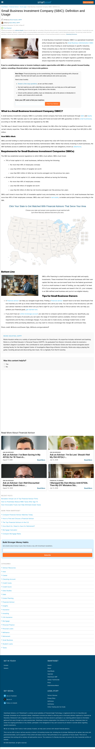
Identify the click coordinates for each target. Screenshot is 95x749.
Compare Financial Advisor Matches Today (18, 515)
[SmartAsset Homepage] (45, 2)
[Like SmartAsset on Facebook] (5, 696)
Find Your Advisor (52, 104)
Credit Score (7, 587)
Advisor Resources (9, 568)
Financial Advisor (14, 7)
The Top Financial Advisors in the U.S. (16, 522)
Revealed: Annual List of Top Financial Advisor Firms (19, 499)
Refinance (6, 632)
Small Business (8, 640)
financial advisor (13, 301)
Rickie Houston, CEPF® (12, 336)
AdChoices (51, 701)
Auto (4, 572)
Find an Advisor (88, 2)
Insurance (6, 610)
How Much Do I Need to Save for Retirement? (19, 526)
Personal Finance (8, 625)
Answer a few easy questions (27, 84)
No (6, 367)
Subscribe (47, 555)
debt (82, 116)
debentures (77, 147)
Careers (6, 668)
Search (49, 665)
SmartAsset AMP (52, 677)
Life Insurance (7, 617)
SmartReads (4, 7)
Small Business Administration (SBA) (80, 43)
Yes (6, 364)
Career (5, 575)
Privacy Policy (51, 698)
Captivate (50, 674)
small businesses (86, 119)
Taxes (5, 648)
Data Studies (7, 591)
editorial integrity (19, 30)
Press (49, 682)
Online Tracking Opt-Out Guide (56, 707)
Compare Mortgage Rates (12, 534)
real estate (55, 197)
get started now (31, 309)
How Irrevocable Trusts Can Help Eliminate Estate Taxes (21, 505)
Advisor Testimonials (53, 679)
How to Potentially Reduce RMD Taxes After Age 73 (19, 502)
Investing (6, 613)
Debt (4, 594)
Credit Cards (7, 583)
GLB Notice (51, 704)
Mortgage (6, 621)
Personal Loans (8, 629)
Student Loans (8, 644)
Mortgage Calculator (10, 530)
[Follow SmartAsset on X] (5, 699)
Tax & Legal (23, 7)
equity (90, 116)
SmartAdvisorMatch (53, 685)
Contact (6, 665)
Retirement (6, 636)
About (49, 668)
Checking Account (9, 579)
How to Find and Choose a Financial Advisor (18, 518)
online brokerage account (29, 314)
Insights (5, 606)
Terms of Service (52, 695)
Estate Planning (8, 598)
